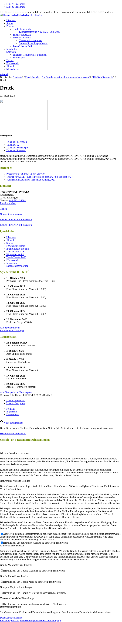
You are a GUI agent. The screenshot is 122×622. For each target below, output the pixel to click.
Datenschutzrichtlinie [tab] (10, 606)
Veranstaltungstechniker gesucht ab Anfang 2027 (30, 179)
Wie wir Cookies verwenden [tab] (14, 453)
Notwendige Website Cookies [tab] (15, 480)
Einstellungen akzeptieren (13, 620)
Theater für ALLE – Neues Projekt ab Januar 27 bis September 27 (39, 176)
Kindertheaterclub (22, 29)
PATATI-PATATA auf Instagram (16, 225)
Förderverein (12, 260)
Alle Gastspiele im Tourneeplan (16, 392)
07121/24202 (98, 12)
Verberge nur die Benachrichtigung (43, 620)
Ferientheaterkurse (22, 37)
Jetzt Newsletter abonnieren (14, 12)
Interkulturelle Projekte (17, 248)
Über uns (11, 237)
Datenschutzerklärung (17, 265)
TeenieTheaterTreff (22, 46)
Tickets (3, 208)
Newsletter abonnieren (11, 214)
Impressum (11, 263)
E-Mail (116, 12)
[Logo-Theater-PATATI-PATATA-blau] (21, 15)
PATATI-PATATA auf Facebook (16, 219)
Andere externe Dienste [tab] (12, 545)
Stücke (9, 243)
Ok (24, 433)
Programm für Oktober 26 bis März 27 (25, 174)
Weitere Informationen (11, 433)
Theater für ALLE (22, 34)
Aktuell (4, 74)
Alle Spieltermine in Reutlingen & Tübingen (12, 329)
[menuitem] (64, 20)
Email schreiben (8, 203)
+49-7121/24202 (17, 200)
